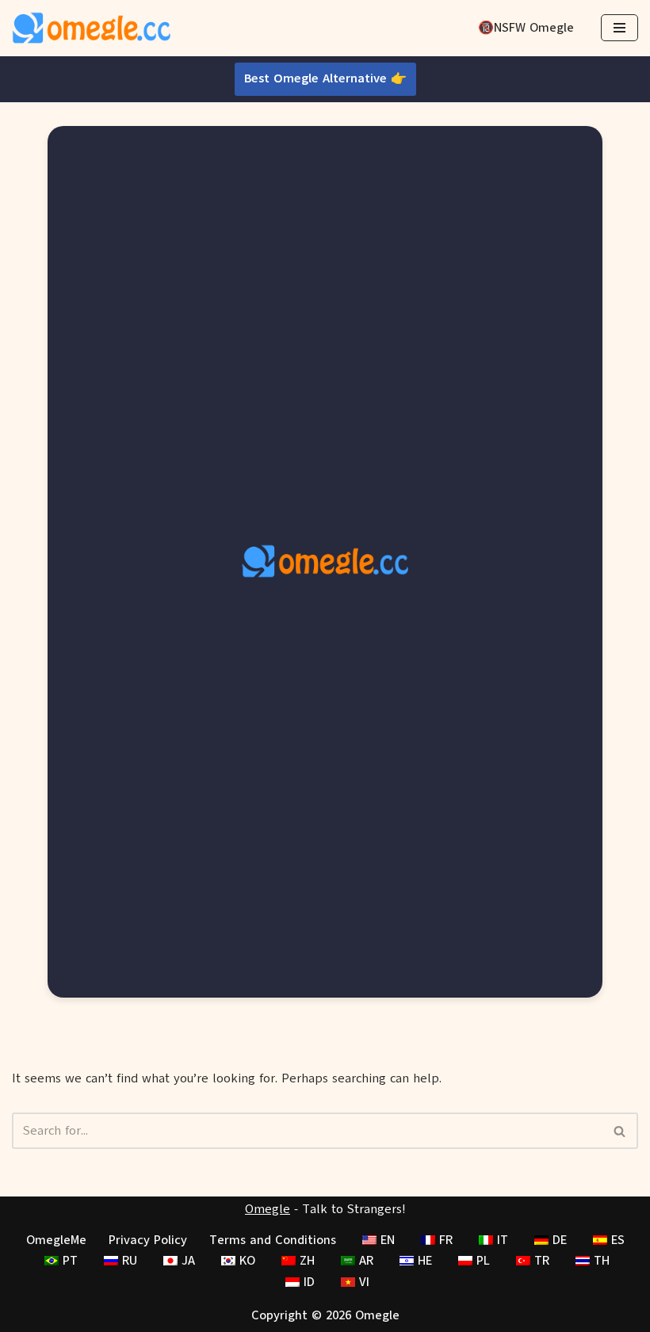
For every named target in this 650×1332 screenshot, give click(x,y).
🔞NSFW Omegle (526, 27)
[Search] (620, 1131)
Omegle (267, 1209)
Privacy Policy (148, 1240)
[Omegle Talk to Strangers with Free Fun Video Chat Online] (91, 28)
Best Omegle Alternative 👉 (325, 78)
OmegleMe (56, 1240)
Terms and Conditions (272, 1240)
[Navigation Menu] (619, 27)
